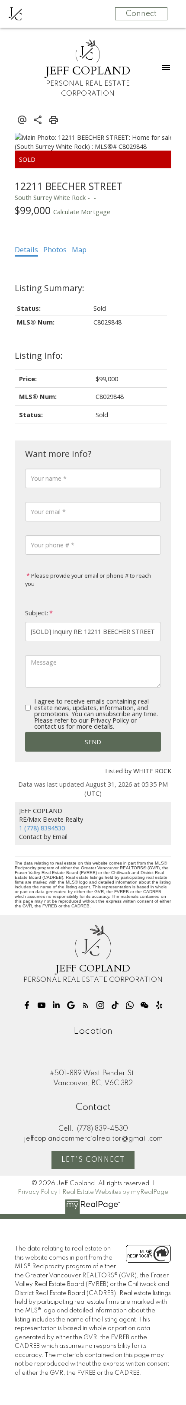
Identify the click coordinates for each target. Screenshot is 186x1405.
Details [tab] (26, 249)
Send (93, 741)
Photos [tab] (55, 249)
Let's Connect (93, 1160)
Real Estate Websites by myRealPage (115, 1192)
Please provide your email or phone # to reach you (88, 580)
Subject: (36, 613)
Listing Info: (39, 355)
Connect (141, 14)
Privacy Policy (38, 1192)
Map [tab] (79, 249)
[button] (27, 1005)
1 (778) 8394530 (42, 827)
